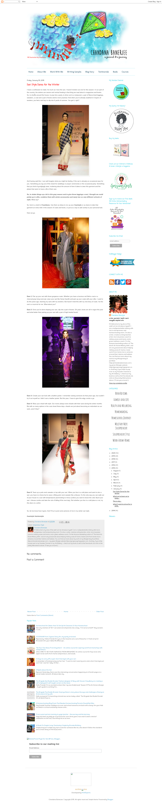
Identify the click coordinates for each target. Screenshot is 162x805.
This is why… (117, 501)
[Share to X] (64, 522)
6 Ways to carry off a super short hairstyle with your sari (56, 659)
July (115, 474)
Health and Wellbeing (121, 406)
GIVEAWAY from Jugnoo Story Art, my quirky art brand (56, 637)
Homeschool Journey (121, 418)
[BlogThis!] (62, 522)
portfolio (78, 789)
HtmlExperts (86, 793)
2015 (113, 468)
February (116, 486)
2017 (113, 462)
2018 (113, 459)
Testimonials (103, 72)
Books (115, 72)
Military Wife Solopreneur (121, 426)
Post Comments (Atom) (44, 615)
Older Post (100, 612)
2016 (113, 465)
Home (30, 72)
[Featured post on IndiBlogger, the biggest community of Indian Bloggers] (122, 267)
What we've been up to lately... (121, 497)
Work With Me (56, 72)
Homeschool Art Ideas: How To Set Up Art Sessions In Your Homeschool (61, 626)
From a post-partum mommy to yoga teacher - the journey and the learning (63, 714)
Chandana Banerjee (118, 315)
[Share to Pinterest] (68, 522)
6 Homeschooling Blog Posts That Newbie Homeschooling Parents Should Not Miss (65, 703)
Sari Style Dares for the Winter (121, 492)
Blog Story (89, 72)
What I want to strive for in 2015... (122, 505)
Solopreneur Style (38, 525)
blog (85, 789)
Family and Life (121, 400)
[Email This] (60, 522)
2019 (113, 456)
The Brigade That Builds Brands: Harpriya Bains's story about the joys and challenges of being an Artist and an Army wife (70, 693)
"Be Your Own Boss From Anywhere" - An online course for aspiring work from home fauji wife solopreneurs (69, 649)
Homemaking (121, 412)
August (116, 471)
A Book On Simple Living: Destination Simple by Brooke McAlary (58, 725)
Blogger (110, 799)
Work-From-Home (121, 440)
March (115, 483)
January (116, 489)
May (115, 477)
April (115, 480)
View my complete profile (118, 383)
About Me (41, 72)
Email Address (34, 748)
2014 (113, 511)
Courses (125, 72)
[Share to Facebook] (66, 522)
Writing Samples (74, 72)
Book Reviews (121, 393)
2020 (114, 453)
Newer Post (31, 612)
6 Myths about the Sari (44, 670)
